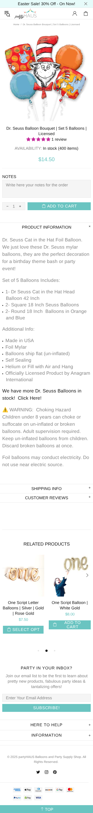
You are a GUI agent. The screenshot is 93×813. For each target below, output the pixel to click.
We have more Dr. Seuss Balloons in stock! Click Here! (41, 394)
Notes (9, 176)
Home (16, 24)
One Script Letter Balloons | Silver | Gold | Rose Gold (23, 608)
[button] (38, 139)
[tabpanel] (23, 599)
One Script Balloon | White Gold (70, 605)
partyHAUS (25, 13)
